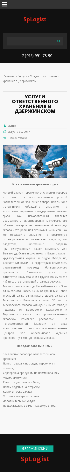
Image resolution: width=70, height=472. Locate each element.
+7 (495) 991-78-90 (36, 55)
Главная (9, 76)
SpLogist (35, 19)
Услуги (22, 76)
